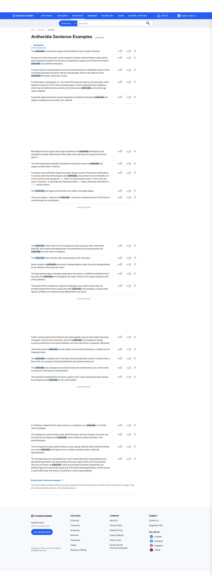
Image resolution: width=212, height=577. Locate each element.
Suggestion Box (156, 525)
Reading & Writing (78, 549)
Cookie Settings (117, 535)
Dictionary (74, 520)
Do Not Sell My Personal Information (119, 546)
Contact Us (154, 520)
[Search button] (149, 23)
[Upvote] (120, 51)
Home (33, 30)
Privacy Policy (116, 525)
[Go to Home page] (23, 16)
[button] (162, 15)
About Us (114, 520)
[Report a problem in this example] (135, 51)
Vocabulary (75, 540)
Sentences (66, 23)
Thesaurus (75, 525)
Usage (73, 545)
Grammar (74, 535)
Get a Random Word (42, 532)
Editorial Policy (116, 530)
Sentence (41, 30)
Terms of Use (115, 540)
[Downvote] (129, 51)
